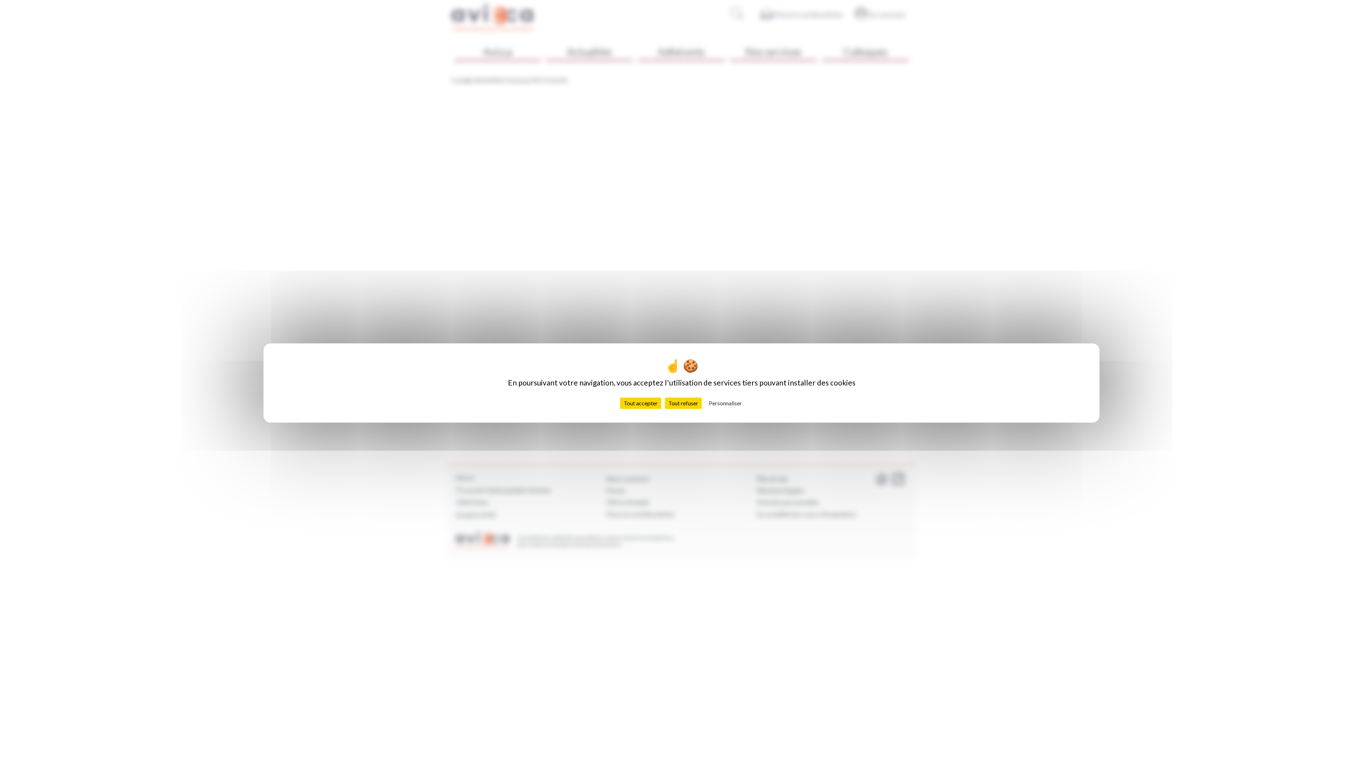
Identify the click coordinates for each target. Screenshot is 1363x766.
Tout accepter (641, 403)
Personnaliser (725, 403)
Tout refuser (683, 403)
